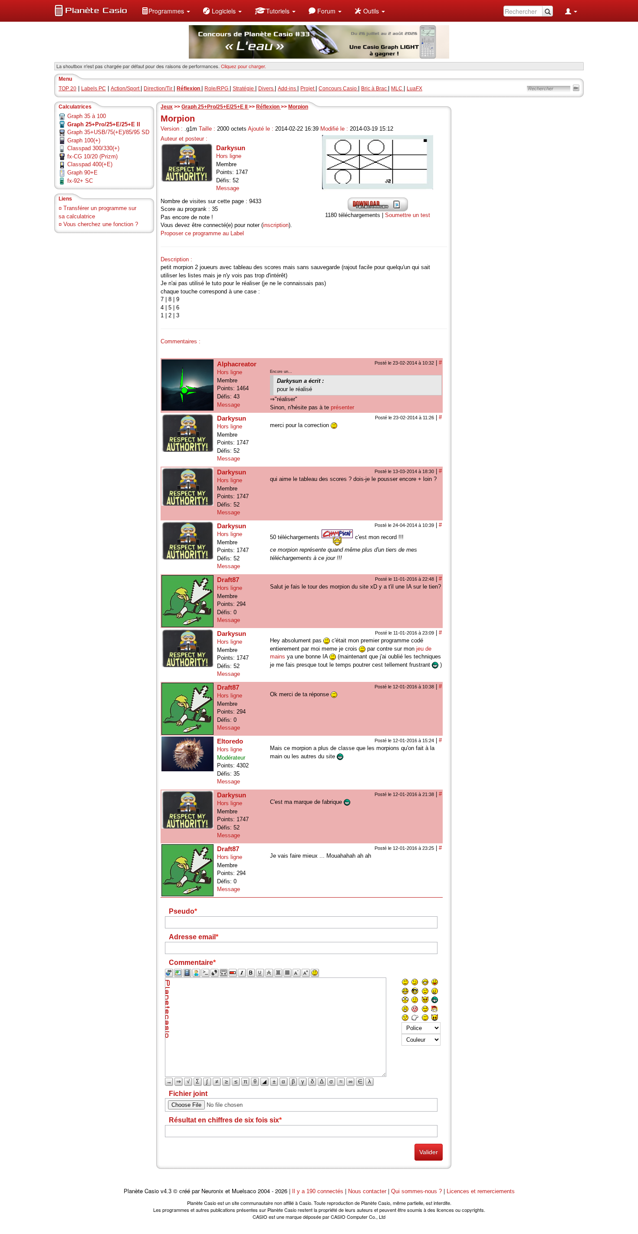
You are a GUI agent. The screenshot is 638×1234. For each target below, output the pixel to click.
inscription (276, 225)
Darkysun (230, 147)
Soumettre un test (407, 215)
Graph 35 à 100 (86, 116)
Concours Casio (338, 89)
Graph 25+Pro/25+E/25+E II (215, 107)
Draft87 (228, 579)
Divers (266, 89)
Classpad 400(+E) (89, 164)
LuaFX (414, 89)
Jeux (167, 107)
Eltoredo (230, 741)
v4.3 (166, 1191)
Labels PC (93, 89)
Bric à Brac (374, 89)
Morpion (298, 107)
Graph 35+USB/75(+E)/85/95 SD (108, 132)
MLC (397, 89)
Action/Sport (126, 89)
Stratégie (244, 89)
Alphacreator (237, 364)
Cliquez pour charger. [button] (243, 66)
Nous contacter (367, 1191)
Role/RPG (217, 89)
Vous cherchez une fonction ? (100, 224)
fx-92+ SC (80, 181)
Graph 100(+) (83, 140)
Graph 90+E (82, 172)
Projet (308, 89)
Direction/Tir (159, 89)
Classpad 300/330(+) (93, 148)
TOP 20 (67, 89)
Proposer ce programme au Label (202, 233)
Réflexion (268, 107)
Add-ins (287, 89)
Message (227, 188)
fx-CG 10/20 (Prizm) (92, 156)
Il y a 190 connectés (318, 1191)
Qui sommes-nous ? (416, 1191)
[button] (166, 11)
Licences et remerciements (481, 1191)
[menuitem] (166, 11)
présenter (342, 407)
